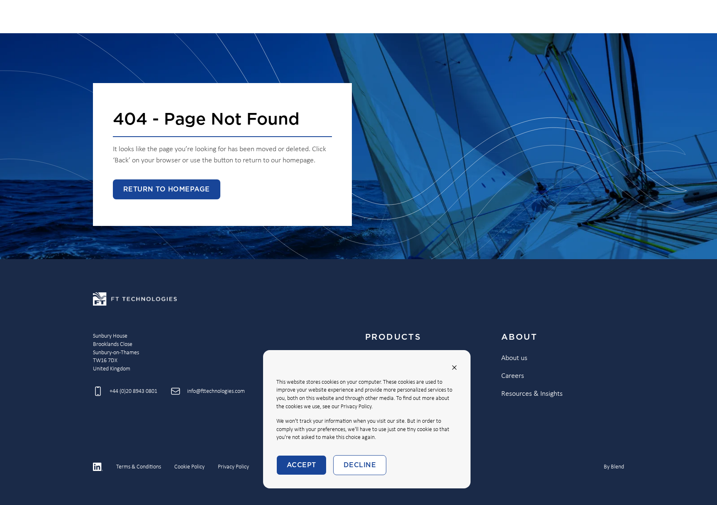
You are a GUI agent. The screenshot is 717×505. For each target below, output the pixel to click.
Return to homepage (166, 189)
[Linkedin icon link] (98, 467)
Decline (360, 465)
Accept (301, 465)
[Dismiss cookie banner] (454, 367)
